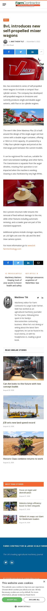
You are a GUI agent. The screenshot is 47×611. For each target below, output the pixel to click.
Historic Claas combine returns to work (23, 458)
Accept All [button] (12, 600)
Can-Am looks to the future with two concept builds (22, 385)
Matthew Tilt (17, 42)
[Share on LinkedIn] (32, 51)
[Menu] (4, 4)
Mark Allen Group (32, 578)
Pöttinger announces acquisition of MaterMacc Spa (34, 280)
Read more (30, 595)
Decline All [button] (34, 600)
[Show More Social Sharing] (41, 51)
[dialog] (23, 595)
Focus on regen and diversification (27, 491)
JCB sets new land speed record (19, 422)
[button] (23, 606)
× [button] (44, 582)
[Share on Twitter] (8, 51)
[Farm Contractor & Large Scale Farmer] (28, 4)
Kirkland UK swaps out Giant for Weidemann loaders (31, 517)
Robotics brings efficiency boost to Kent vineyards (30, 504)
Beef (6, 20)
